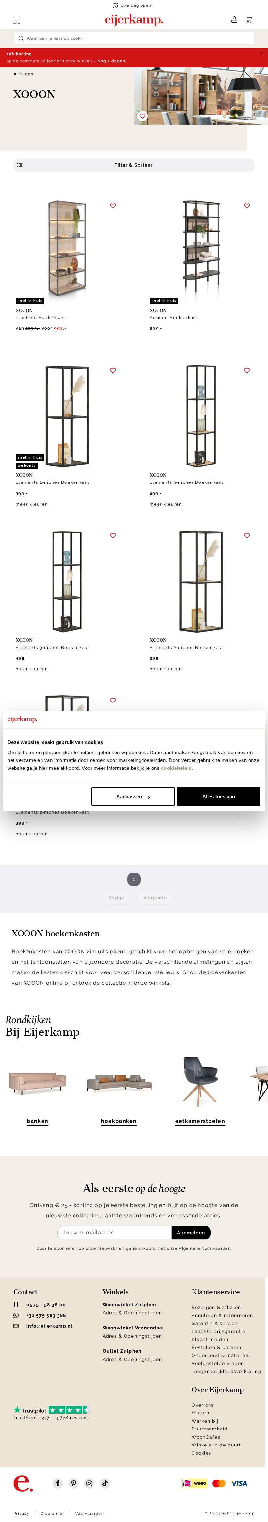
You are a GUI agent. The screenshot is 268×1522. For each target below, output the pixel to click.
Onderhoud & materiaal (221, 1355)
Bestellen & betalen (216, 1347)
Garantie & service (215, 1323)
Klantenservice (216, 1291)
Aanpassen (129, 796)
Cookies (201, 1453)
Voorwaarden (89, 1513)
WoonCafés (206, 1437)
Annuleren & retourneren (222, 1315)
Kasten (26, 74)
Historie (201, 1412)
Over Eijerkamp (217, 1389)
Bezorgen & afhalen (216, 1307)
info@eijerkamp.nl (49, 1325)
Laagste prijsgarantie (218, 1331)
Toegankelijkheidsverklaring (226, 1371)
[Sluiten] (262, 53)
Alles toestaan (218, 796)
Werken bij (205, 1421)
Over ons (203, 1405)
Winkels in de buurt (216, 1444)
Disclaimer (52, 1513)
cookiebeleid (176, 768)
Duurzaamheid (209, 1428)
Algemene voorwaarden (205, 1248)
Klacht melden (210, 1339)
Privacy (21, 1513)
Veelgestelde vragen (218, 1363)
